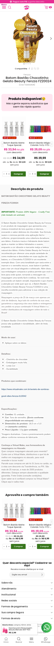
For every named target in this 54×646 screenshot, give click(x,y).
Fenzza (27, 75)
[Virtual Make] (26, 7)
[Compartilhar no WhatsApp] (32, 69)
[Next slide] (51, 39)
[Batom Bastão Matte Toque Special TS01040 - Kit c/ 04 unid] (14, 146)
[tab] (24, 63)
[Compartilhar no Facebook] (29, 69)
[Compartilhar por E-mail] (38, 69)
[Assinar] (42, 575)
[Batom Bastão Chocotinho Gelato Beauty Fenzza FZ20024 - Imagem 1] (27, 38)
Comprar (18, 174)
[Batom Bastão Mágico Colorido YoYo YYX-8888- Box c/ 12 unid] (40, 146)
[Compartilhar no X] (35, 69)
